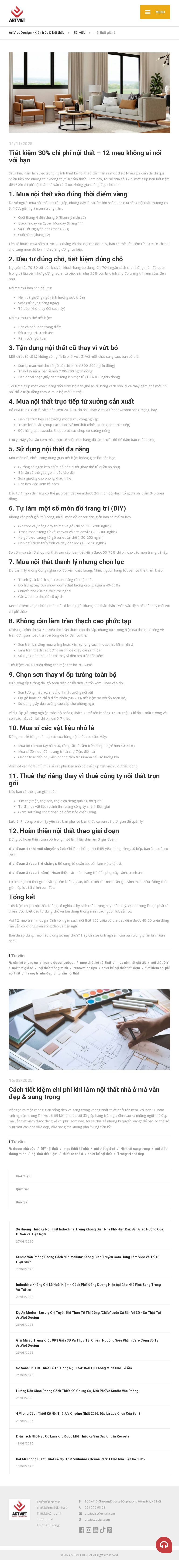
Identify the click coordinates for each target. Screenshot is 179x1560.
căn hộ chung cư (25, 962)
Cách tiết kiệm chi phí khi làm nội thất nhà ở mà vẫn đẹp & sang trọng (84, 1093)
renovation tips (85, 968)
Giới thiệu (23, 1176)
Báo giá (22, 1202)
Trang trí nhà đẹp (39, 973)
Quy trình (23, 1189)
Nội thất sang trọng (135, 1149)
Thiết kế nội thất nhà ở (52, 1508)
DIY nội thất (49, 1149)
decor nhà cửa (24, 1149)
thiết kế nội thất (100, 1154)
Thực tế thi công (48, 1525)
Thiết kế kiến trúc (48, 1502)
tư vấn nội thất (68, 973)
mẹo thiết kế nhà (76, 1149)
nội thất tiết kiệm (44, 1154)
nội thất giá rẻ (22, 968)
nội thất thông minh (53, 968)
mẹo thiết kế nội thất (95, 962)
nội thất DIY (160, 962)
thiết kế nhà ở (73, 1154)
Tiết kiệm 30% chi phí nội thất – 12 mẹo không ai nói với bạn (85, 156)
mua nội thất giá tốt (131, 962)
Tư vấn (18, 955)
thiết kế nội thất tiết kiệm (121, 968)
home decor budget (59, 962)
